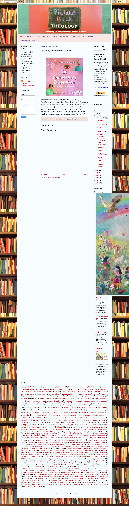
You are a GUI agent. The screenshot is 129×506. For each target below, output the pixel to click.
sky (35, 474)
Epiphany (77, 387)
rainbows (28, 463)
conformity (90, 410)
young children (37, 486)
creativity (25, 414)
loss (67, 445)
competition (52, 410)
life (28, 445)
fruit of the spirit (78, 427)
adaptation (105, 394)
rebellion (51, 463)
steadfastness (37, 476)
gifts (49, 429)
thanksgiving (90, 478)
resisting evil (74, 465)
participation (66, 452)
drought (66, 420)
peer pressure (73, 454)
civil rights (34, 407)
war (22, 484)
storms (68, 476)
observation (56, 450)
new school (103, 448)
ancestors (89, 396)
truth (104, 480)
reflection (65, 463)
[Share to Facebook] (73, 119)
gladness (78, 429)
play (40, 456)
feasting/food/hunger (58, 425)
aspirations (66, 398)
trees (92, 480)
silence (104, 472)
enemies (43, 422)
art (53, 398)
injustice (53, 438)
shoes (85, 472)
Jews (63, 391)
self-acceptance (51, 470)
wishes (69, 484)
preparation (44, 459)
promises (23, 461)
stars (30, 476)
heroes (54, 434)
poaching (58, 456)
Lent (68, 391)
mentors (54, 447)
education (78, 420)
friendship (58, 426)
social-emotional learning (67, 474)
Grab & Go (33, 391)
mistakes (92, 446)
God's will (70, 389)
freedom (48, 427)
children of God (96, 405)
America (38, 387)
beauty (57, 400)
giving (71, 429)
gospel (22, 432)
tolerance (45, 480)
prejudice (34, 459)
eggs (84, 420)
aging (81, 396)
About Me (30, 36)
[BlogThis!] (70, 119)
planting (34, 456)
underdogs (24, 482)
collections (50, 407)
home (73, 434)
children (86, 405)
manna (98, 445)
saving (48, 469)
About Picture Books (43, 36)
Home (22, 36)
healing (29, 434)
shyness (91, 472)
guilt (88, 432)
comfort (57, 407)
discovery (102, 418)
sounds (88, 474)
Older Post (85, 174)
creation (100, 412)
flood (92, 425)
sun (107, 476)
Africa (30, 387)
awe (22, 401)
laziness (81, 442)
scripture (76, 468)
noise (27, 450)
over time (31, 452)
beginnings (69, 401)
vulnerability (90, 482)
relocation (23, 465)
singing (28, 474)
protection (53, 461)
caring (47, 405)
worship (26, 486)
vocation (77, 482)
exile (78, 422)
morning (26, 448)
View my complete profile (28, 86)
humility (36, 435)
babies (28, 401)
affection (52, 396)
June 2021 (100, 137)
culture (46, 415)
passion (93, 452)
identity (52, 436)
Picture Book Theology (26, 82)
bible (28, 403)
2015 (97, 180)
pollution (64, 456)
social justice (53, 474)
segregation (41, 470)
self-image (99, 470)
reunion (31, 467)
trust (98, 480)
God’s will (24, 391)
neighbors (87, 448)
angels (97, 396)
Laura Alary (99, 192)
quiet (97, 461)
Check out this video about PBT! (101, 140)
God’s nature (89, 389)
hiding (60, 434)
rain (22, 463)
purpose (76, 461)
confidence (71, 410)
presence (61, 459)
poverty (89, 456)
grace (28, 432)
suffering (102, 476)
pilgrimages (27, 456)
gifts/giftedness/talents (61, 429)
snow (46, 474)
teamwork (63, 478)
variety (47, 482)
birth (34, 403)
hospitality (104, 434)
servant (47, 472)
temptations (73, 478)
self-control (71, 470)
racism (103, 461)
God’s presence (101, 389)
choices (105, 405)
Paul (38, 394)
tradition (53, 480)
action (96, 394)
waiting (97, 482)
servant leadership (55, 472)
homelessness (81, 434)
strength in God (92, 476)
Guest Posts (76, 36)
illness (65, 436)
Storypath (99, 331)
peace (43, 454)
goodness (102, 429)
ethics (49, 422)
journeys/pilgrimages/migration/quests (64, 440)
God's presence (44, 389)
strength (83, 476)
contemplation (55, 412)
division (46, 420)
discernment (78, 418)
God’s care (80, 389)
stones (55, 476)
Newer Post (44, 174)
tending (81, 478)
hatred (22, 434)
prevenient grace (72, 459)
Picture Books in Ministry (61, 36)
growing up (73, 432)
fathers (34, 424)
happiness (95, 432)
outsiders (23, 452)
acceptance (87, 394)
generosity (24, 429)
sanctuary (32, 469)
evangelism (57, 422)
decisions (87, 415)
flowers (97, 425)
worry (106, 484)
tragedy (60, 480)
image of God (73, 435)
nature (62, 448)
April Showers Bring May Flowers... (106, 357)
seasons (93, 469)
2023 (97, 110)
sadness (98, 467)
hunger (45, 436)
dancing (59, 415)
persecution (80, 454)
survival (32, 478)
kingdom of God (42, 442)
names (55, 448)
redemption (58, 463)
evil (64, 422)
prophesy (31, 461)
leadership (87, 442)
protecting (45, 461)
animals (24, 398)
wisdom (62, 484)
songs (81, 474)
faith (94, 422)
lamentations (58, 442)
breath (80, 403)
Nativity (79, 391)
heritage (45, 434)
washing (28, 484)
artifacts (59, 398)
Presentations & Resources (28, 40)
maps (105, 445)
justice (23, 442)
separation (39, 472)
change (73, 405)
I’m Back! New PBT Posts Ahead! (101, 164)
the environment (101, 478)
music (40, 448)
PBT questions (30, 394)
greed (59, 432)
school (63, 469)
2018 (97, 172)
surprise (25, 478)
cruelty (40, 415)
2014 (97, 183)
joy (81, 439)
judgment (103, 440)
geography (42, 429)
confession (62, 410)
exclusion (71, 422)
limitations (41, 445)
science (70, 469)
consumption (46, 412)
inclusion (24, 437)
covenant (92, 412)
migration (61, 447)
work (88, 484)
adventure (43, 396)
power (96, 456)
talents (46, 478)
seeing (32, 470)
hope (96, 434)
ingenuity (44, 438)
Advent (23, 387)
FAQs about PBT (88, 36)
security (106, 469)
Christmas (61, 387)
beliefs (94, 401)
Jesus (57, 391)
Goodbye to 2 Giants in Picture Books (102, 148)
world (100, 484)
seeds (25, 470)
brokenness (87, 403)
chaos (80, 405)
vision (69, 482)
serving (71, 472)
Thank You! (99, 332)
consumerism (35, 412)
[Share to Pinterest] (75, 119)
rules (84, 467)
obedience (49, 450)
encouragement (25, 422)
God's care (104, 387)
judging (96, 440)
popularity (71, 456)
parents (58, 452)
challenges (64, 405)
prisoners (90, 459)
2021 (97, 116)
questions (84, 461)
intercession (79, 438)
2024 (97, 108)
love (79, 444)
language (72, 442)
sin (22, 474)
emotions (95, 420)
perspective (100, 454)
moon (106, 447)
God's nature (29, 389)
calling (103, 403)
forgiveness (24, 427)
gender (104, 427)
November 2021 (101, 120)
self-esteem (91, 470)
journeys (45, 440)
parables (38, 452)
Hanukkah (41, 391)
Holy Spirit (49, 391)
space (93, 474)
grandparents (38, 432)
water (34, 484)
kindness (31, 442)
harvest (103, 432)
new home (96, 448)
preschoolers (53, 459)
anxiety (35, 398)
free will (41, 427)
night (22, 450)
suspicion (40, 478)
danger (66, 415)
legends (23, 445)
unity (39, 482)
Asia (45, 387)
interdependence (91, 437)
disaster (69, 418)
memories (37, 447)
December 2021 (101, 118)
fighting (77, 425)
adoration (34, 396)
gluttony (85, 429)
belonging (102, 401)
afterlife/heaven (73, 396)
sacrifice (90, 467)
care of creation (37, 405)
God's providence (58, 389)
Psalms (43, 394)
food (103, 424)
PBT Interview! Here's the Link (102, 154)
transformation (69, 480)
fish (83, 425)
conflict (81, 410)
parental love (48, 452)
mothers (32, 448)
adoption (26, 396)
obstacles (64, 450)
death (80, 415)
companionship (31, 410)
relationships (87, 463)
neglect (69, 448)
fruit (68, 427)
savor (58, 469)
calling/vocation (25, 405)
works (95, 484)
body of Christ (57, 403)
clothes (42, 407)
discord (95, 418)
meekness (30, 447)
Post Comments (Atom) (54, 178)
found (34, 427)
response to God (92, 465)
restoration (103, 465)
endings (36, 422)
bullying (96, 403)
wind (55, 484)
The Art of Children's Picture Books (101, 349)
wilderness (49, 484)
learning (96, 442)
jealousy (37, 440)
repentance (48, 465)
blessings (41, 403)
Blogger (79, 494)
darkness (73, 415)
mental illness (46, 447)
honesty (90, 434)
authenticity (87, 398)
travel (79, 480)
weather (41, 484)
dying (72, 420)
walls (105, 482)
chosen (26, 407)
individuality (35, 437)
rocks (78, 467)
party (87, 452)
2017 (97, 175)
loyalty (88, 445)
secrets (99, 469)
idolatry (59, 436)
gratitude (49, 431)
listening (50, 444)
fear (41, 424)
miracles (77, 447)
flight (87, 425)
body (49, 403)
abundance (67, 393)
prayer (23, 458)
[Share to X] (72, 119)
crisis (35, 415)
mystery (48, 448)
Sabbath (51, 394)
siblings (97, 472)
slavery (41, 474)
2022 (97, 113)
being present (87, 401)
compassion (43, 410)
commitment (68, 407)
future (89, 427)
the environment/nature (28, 480)
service (65, 472)
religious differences (100, 463)
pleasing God (49, 456)
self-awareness (62, 470)
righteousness (54, 466)
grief (65, 432)
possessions (79, 456)
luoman (68, 494)
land (65, 442)
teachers (54, 478)
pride (82, 459)
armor (47, 398)
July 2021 (100, 134)
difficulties (38, 417)
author (96, 398)
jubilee (90, 440)
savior (53, 469)
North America (88, 391)
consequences (24, 412)
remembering (31, 465)
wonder (81, 484)
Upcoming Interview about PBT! (102, 158)
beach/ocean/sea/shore (45, 401)
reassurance (42, 463)
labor (51, 442)
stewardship (47, 476)
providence (67, 461)
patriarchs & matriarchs (27, 454)
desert (104, 415)
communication (80, 407)
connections (101, 410)
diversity (34, 419)
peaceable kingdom (53, 454)
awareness (103, 398)
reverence (38, 466)
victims (54, 482)
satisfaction (41, 469)
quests (91, 461)
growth (82, 432)
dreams (59, 420)
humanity (27, 435)
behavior (78, 401)
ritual (71, 466)
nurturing (34, 450)
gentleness (33, 429)
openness (79, 450)
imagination (85, 436)
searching (85, 469)
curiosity (53, 415)
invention (23, 440)
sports (25, 476)
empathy (103, 420)
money (100, 447)
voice (83, 482)
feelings (69, 424)
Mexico (73, 391)
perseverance (89, 454)
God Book (92, 386)
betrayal (23, 403)
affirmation (61, 396)
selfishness (31, 472)
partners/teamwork (78, 452)
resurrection (24, 467)
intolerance (102, 438)
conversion (65, 412)
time (40, 480)
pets (107, 454)
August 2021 (101, 131)
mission (84, 447)
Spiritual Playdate (101, 315)
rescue (55, 465)
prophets (37, 461)
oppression (88, 450)
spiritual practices (102, 474)
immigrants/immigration (98, 436)
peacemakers (63, 454)
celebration (55, 405)
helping (37, 434)
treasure (86, 480)
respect (83, 465)
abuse (79, 394)
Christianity (53, 387)
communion (92, 407)
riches (46, 467)
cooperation (74, 412)
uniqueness (32, 482)
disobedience (24, 420)
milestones (68, 447)
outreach (103, 450)
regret (78, 463)
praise (103, 456)
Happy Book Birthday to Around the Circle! (101, 298)
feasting (48, 425)
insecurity (61, 438)
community (103, 407)
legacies (103, 442)
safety (25, 468)
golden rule (92, 429)
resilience (64, 465)
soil (78, 474)
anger (103, 396)
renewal (41, 465)
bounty (74, 403)
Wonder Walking (101, 144)
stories (61, 476)
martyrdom (23, 446)
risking (64, 466)
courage (83, 412)
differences (25, 417)
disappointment (59, 418)
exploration (86, 422)
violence (62, 482)
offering (72, 450)
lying (93, 445)
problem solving (99, 459)
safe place (105, 467)
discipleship (86, 418)
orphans (96, 450)
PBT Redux (98, 391)
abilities (57, 394)
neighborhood (77, 448)
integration (70, 438)
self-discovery (81, 470)
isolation (30, 440)
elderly (89, 420)
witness (75, 484)
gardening (96, 427)
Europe (83, 387)
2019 (97, 170)
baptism (35, 401)
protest (61, 461)
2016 (97, 178)
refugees (72, 463)
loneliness (59, 444)
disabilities (49, 418)
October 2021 (101, 125)
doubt (52, 420)
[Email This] (68, 119)
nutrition (43, 450)
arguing (42, 398)
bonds (67, 403)
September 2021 (101, 127)
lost (73, 445)
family (23, 424)
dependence (96, 415)
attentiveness (76, 398)
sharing (78, 472)
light (33, 445)
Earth (69, 387)
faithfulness (103, 422)
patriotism (37, 454)
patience (102, 452)
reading (34, 463)
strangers (75, 476)
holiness (66, 434)
